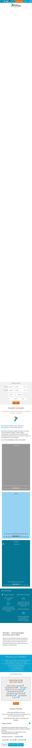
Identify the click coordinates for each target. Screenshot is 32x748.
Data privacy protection (12, 733)
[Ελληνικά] (7, 1)
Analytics (4, 740)
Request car (19, 1)
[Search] (31, 1)
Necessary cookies (7, 736)
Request (16, 703)
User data (12, 740)
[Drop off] (19, 390)
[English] (4, 1)
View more (15, 488)
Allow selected (13, 744)
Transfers (16, 542)
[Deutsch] (10, 1)
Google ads (18, 736)
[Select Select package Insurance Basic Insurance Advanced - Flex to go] (20, 394)
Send (16, 403)
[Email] (17, 398)
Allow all (21, 744)
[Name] (10, 398)
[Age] (23, 398)
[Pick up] (18, 386)
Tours (16, 493)
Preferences (21, 740)
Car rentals (16, 445)
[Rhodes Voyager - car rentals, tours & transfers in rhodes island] (16, 5)
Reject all (4, 744)
